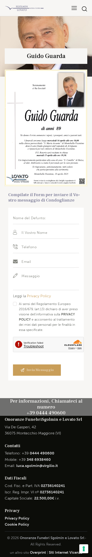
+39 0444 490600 (46, 413)
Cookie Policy (17, 524)
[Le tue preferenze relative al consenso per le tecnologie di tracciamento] (83, 548)
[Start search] (84, 8)
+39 (38, 453)
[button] (74, 8)
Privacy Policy (39, 296)
